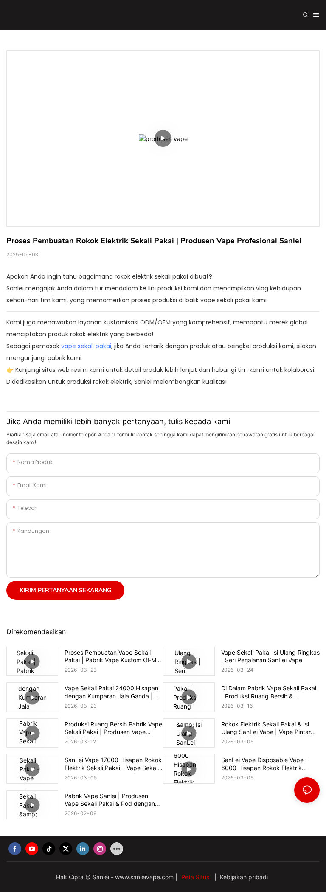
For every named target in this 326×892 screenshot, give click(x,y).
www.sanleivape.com (145, 877)
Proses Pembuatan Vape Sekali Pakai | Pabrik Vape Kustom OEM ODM (110, 656)
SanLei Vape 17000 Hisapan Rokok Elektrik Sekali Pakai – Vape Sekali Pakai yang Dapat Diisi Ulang (113, 763)
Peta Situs (196, 877)
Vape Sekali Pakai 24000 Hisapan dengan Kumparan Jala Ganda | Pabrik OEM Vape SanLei (111, 692)
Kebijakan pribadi (243, 877)
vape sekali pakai (86, 346)
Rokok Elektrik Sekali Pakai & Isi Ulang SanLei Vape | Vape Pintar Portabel (266, 728)
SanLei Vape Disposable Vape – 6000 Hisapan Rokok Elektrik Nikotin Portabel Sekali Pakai (264, 763)
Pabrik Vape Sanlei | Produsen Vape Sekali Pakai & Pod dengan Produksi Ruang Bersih (110, 800)
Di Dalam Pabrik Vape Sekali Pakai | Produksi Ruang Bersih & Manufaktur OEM (268, 692)
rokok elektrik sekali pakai (151, 276)
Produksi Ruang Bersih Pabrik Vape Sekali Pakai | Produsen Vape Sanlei (113, 728)
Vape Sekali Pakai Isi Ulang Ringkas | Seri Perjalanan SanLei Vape (270, 656)
